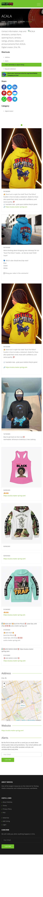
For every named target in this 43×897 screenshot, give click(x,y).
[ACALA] (22, 701)
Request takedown (10, 69)
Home (3, 22)
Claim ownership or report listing (14, 65)
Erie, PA (22, 22)
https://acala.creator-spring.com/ (15, 496)
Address (7, 57)
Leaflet (18, 720)
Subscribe (8, 760)
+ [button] (4, 683)
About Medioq (7, 802)
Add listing (6, 821)
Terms (5, 806)
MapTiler (24, 720)
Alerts (6, 61)
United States (12, 22)
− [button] (4, 686)
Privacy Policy (7, 809)
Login (4, 825)
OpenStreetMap (31, 720)
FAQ (4, 812)
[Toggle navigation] (39, 4)
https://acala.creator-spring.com (16, 207)
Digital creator (9, 111)
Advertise (6, 818)
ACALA (23, 705)
